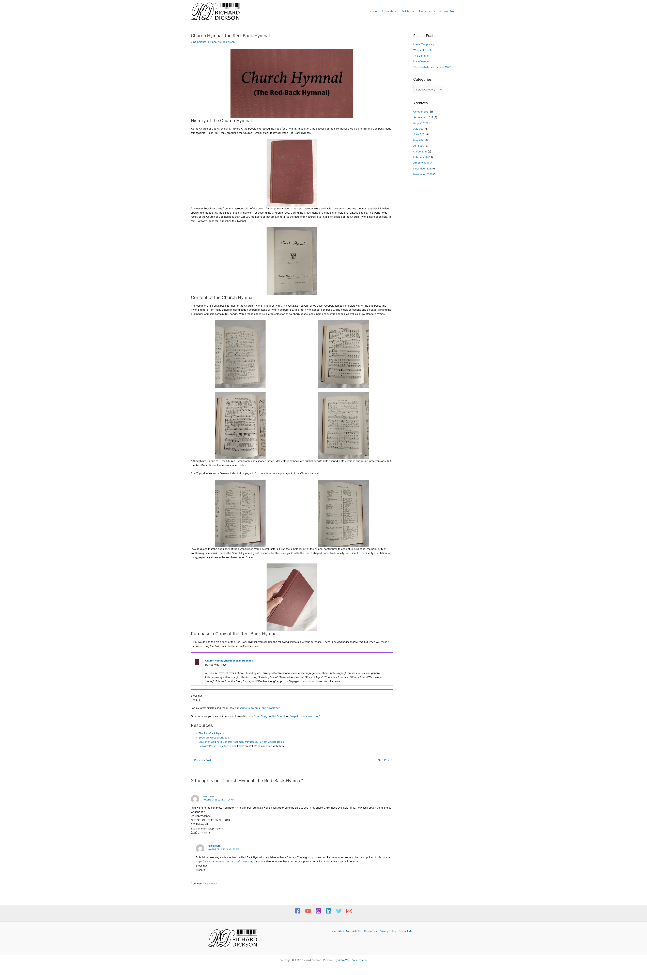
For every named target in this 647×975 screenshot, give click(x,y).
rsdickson (214, 846)
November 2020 (423, 174)
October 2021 (421, 111)
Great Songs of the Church (270, 716)
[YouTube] (308, 911)
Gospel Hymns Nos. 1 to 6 (304, 716)
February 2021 (421, 157)
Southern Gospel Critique (213, 737)
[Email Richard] (349, 911)
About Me (387, 11)
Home (373, 11)
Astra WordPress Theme (352, 960)
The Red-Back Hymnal (211, 733)
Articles (406, 11)
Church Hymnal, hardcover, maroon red (229, 660)
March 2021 (420, 151)
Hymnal (212, 41)
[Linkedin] (329, 911)
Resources (425, 11)
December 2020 (423, 168)
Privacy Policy (387, 931)
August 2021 (420, 123)
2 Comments (198, 41)
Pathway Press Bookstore (213, 746)
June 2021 (419, 134)
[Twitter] (339, 911)
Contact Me (447, 11)
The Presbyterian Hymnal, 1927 (432, 67)
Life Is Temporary (423, 44)
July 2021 (419, 128)
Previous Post (201, 760)
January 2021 (421, 162)
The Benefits (421, 55)
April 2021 (419, 145)
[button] (394, 11)
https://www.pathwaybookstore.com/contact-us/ (224, 861)
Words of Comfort (424, 50)
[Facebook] (298, 911)
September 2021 (423, 117)
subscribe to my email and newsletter (257, 708)
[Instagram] (318, 911)
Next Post (385, 760)
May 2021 (419, 140)
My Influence (421, 61)
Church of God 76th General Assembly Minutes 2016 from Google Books (241, 741)
